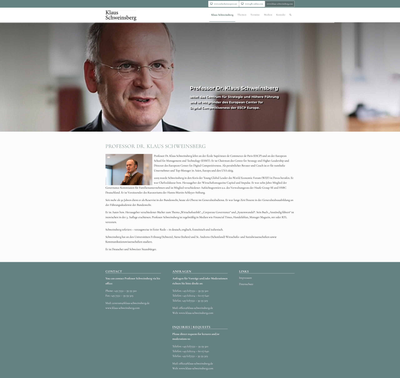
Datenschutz (246, 284)
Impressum (245, 277)
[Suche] (290, 15)
